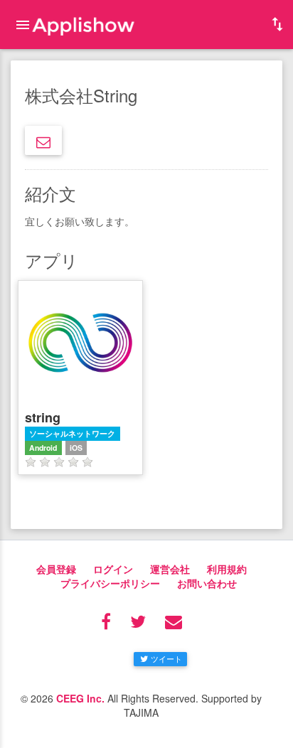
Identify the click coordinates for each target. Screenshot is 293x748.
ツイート (166, 658)
